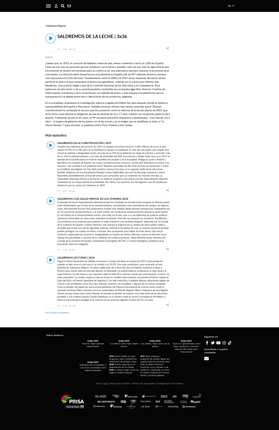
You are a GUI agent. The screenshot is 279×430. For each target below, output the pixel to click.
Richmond (100, 406)
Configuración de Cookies (170, 383)
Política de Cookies (120, 383)
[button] (48, 6)
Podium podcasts (132, 406)
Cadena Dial (159, 401)
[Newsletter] (69, 6)
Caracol (197, 396)
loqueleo (174, 406)
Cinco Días (146, 401)
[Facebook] (207, 343)
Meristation (189, 406)
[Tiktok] (229, 343)
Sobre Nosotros (54, 335)
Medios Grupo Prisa (73, 407)
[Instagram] (224, 343)
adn (185, 396)
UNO (125, 401)
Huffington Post (107, 401)
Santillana (133, 396)
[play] (51, 38)
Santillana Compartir (150, 396)
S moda (160, 406)
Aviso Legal (102, 383)
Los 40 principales (118, 396)
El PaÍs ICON (146, 406)
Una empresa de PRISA (74, 399)
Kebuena (194, 401)
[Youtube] (218, 343)
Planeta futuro (182, 401)
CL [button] (230, 5)
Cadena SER (164, 396)
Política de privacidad (143, 383)
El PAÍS (102, 396)
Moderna (116, 406)
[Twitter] (213, 343)
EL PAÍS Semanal (170, 401)
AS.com (174, 396)
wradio (134, 401)
